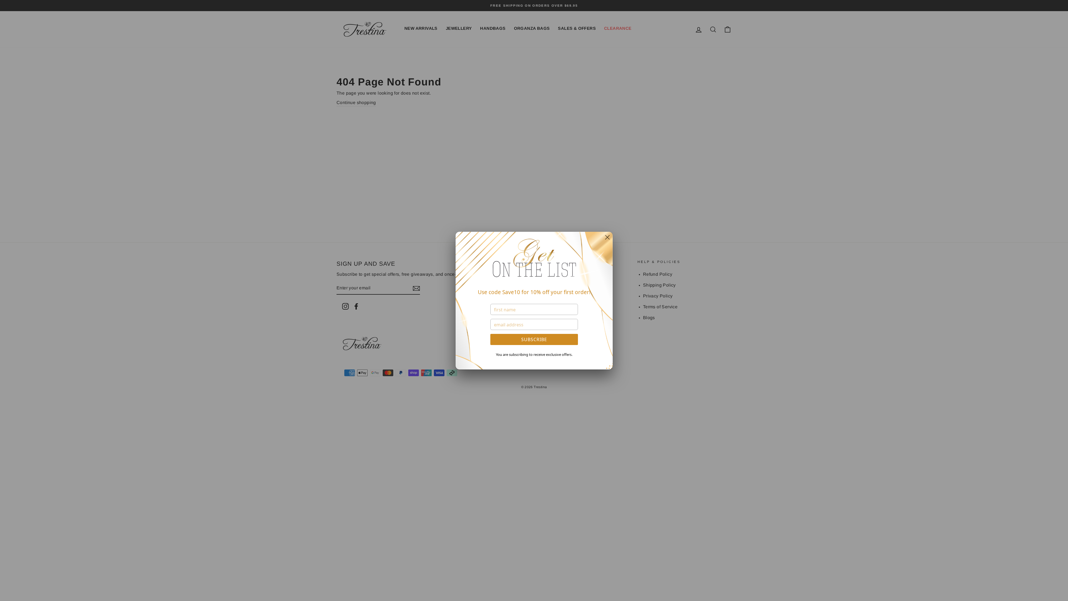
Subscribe (534, 339)
